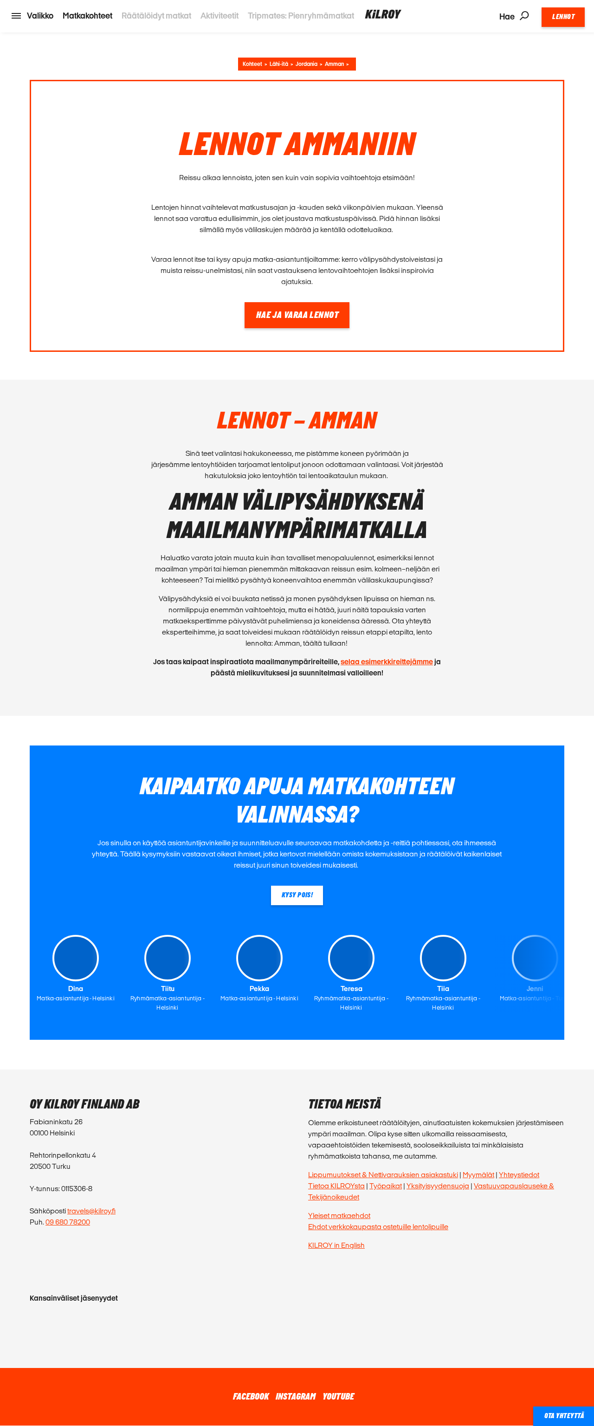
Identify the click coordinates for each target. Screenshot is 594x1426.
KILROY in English (336, 1245)
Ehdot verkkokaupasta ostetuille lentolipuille (378, 1227)
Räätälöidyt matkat (156, 15)
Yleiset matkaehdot (339, 1215)
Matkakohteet (87, 15)
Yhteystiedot (519, 1175)
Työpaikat (385, 1186)
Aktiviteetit (219, 15)
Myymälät (478, 1175)
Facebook (251, 1396)
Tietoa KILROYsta (336, 1186)
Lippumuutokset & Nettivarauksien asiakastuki (383, 1175)
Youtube (338, 1396)
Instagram (296, 1396)
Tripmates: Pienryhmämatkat (301, 15)
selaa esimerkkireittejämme (387, 662)
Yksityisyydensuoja (438, 1186)
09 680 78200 (67, 1222)
